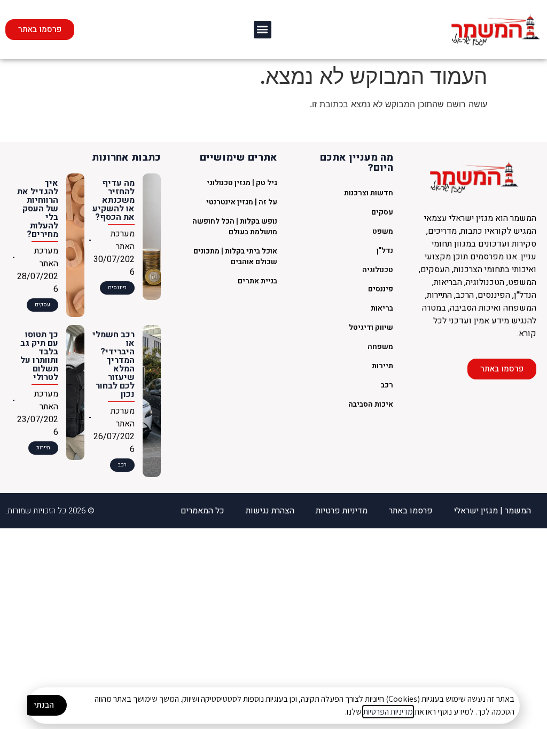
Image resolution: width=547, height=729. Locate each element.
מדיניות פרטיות (342, 510)
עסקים (382, 212)
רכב (387, 385)
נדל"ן (385, 250)
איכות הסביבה (370, 404)
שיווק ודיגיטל (371, 327)
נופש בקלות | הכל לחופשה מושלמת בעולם (234, 226)
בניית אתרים (257, 281)
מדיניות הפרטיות (388, 711)
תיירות (382, 365)
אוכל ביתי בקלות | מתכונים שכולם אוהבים (235, 256)
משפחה (380, 346)
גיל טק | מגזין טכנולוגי (242, 182)
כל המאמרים (202, 510)
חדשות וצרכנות (368, 193)
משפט (382, 231)
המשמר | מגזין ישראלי (492, 510)
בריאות (382, 308)
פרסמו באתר (411, 510)
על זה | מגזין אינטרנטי (241, 202)
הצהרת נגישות (270, 510)
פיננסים (380, 289)
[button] (262, 29)
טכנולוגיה (377, 269)
